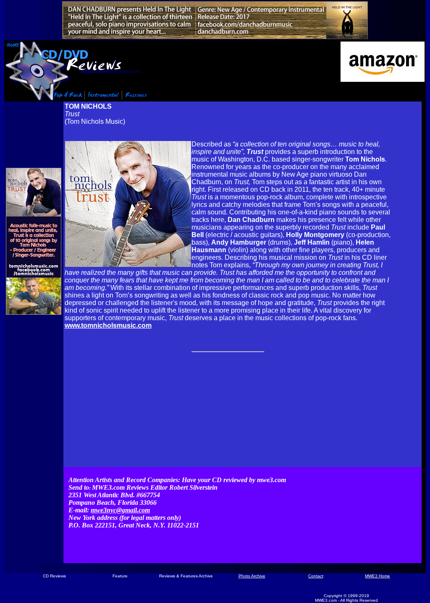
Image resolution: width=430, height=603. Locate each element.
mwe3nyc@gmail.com (120, 510)
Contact (315, 576)
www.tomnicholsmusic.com (108, 325)
